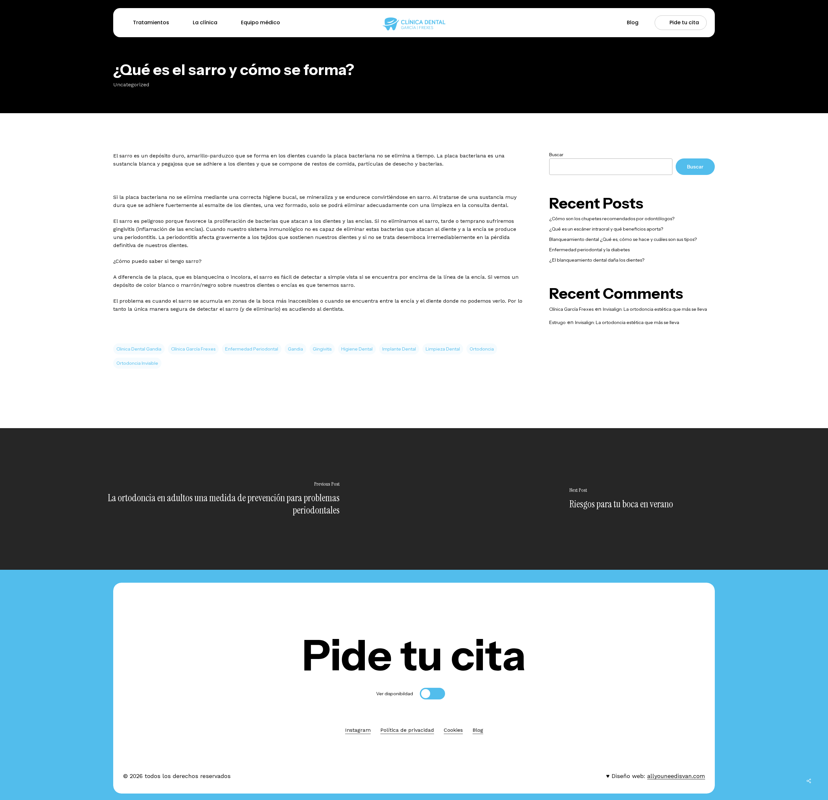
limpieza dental (443, 349)
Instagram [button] (358, 730)
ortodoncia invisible (137, 363)
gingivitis (322, 349)
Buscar (556, 154)
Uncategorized (131, 84)
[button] (414, 655)
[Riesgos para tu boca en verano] (621, 499)
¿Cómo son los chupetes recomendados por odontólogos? (611, 219)
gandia (295, 349)
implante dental (399, 349)
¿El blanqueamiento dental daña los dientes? (596, 260)
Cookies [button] (453, 730)
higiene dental (357, 349)
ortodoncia (482, 349)
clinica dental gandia (138, 349)
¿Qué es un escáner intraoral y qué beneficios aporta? (606, 229)
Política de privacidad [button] (407, 730)
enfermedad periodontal (251, 349)
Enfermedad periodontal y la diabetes (589, 250)
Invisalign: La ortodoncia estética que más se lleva (655, 309)
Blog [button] (478, 730)
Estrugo (557, 322)
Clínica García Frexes (193, 349)
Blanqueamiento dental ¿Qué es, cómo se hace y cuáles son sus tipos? (623, 239)
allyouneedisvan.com (676, 776)
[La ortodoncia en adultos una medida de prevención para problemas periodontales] (207, 499)
